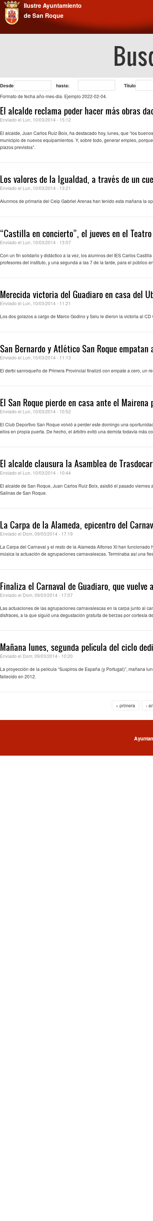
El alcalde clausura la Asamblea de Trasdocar (76, 463)
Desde (7, 85)
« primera (125, 705)
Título (130, 85)
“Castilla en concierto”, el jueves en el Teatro (76, 233)
